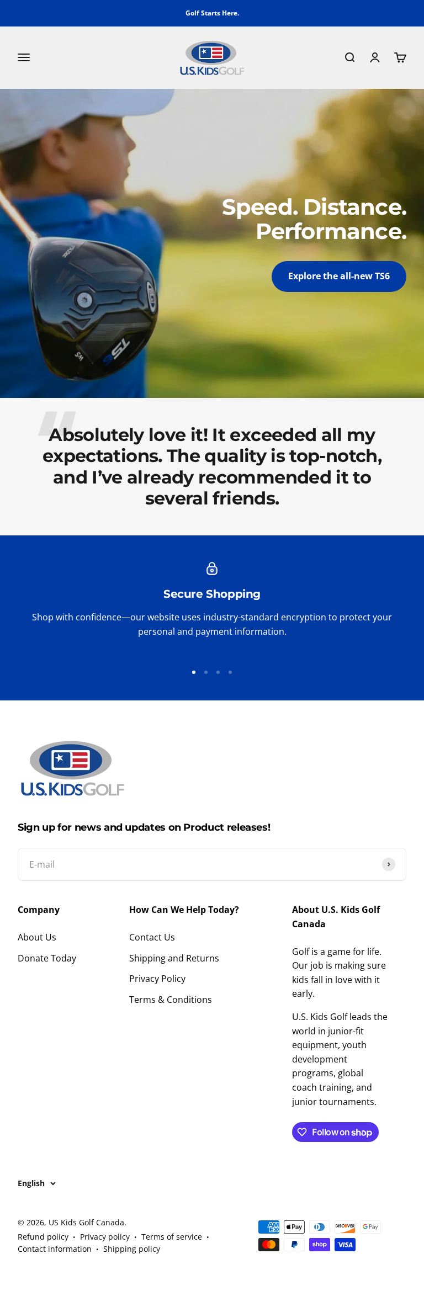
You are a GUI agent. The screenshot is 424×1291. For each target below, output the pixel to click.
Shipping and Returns (174, 958)
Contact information (55, 1249)
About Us (37, 937)
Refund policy (43, 1236)
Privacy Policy (157, 979)
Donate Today (47, 958)
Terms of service (171, 1236)
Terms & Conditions (170, 1000)
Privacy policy (105, 1236)
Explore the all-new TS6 (339, 276)
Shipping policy (131, 1249)
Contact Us (152, 937)
